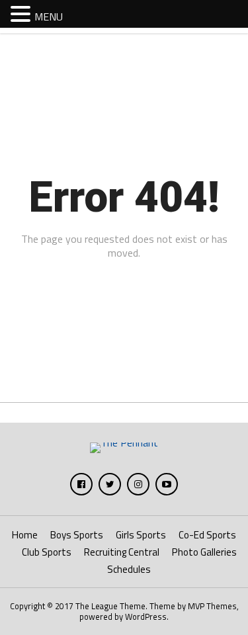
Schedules (129, 569)
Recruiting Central (121, 552)
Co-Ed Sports (207, 534)
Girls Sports (141, 534)
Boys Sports (76, 534)
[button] (22, 13)
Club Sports (46, 552)
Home (25, 534)
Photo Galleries (204, 552)
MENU (48, 16)
